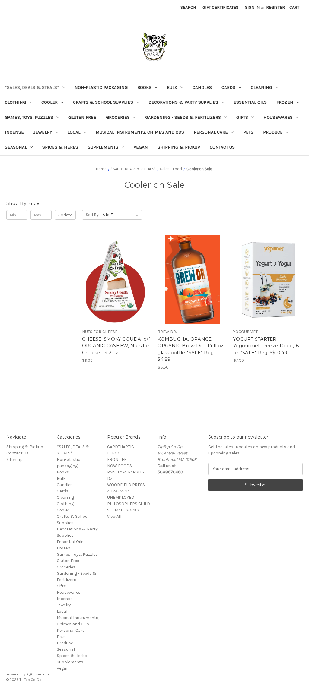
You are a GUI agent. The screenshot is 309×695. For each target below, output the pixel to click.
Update (65, 214)
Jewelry (42, 132)
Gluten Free (82, 117)
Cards (228, 87)
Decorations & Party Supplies (183, 102)
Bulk (172, 87)
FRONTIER (117, 459)
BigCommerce (38, 674)
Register (275, 7)
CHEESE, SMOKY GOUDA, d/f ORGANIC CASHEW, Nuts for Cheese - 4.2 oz (116, 345)
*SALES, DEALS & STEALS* (32, 87)
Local (74, 132)
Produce (273, 132)
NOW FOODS (119, 465)
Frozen (284, 102)
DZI (110, 478)
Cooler (49, 102)
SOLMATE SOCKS (123, 510)
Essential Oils (250, 102)
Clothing (15, 102)
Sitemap (14, 459)
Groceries (118, 117)
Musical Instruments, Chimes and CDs (140, 132)
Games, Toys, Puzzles (29, 117)
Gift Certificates (220, 7)
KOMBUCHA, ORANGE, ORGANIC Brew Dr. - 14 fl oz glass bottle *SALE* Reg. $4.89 (190, 349)
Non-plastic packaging (101, 87)
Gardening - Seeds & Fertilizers (183, 117)
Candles (202, 87)
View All (114, 516)
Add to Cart (116, 290)
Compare (115, 280)
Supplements (103, 147)
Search (188, 7)
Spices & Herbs (60, 147)
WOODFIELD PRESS (126, 484)
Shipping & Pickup (179, 147)
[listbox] (122, 214)
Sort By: (92, 214)
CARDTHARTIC (120, 446)
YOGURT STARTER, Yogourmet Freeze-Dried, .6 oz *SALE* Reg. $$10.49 (266, 345)
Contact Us (222, 147)
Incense (14, 132)
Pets (248, 132)
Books (144, 87)
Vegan (141, 147)
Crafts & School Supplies (103, 102)
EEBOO (114, 453)
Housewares (278, 117)
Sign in (252, 7)
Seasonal (16, 147)
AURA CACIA (118, 491)
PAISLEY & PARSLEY (126, 472)
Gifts (242, 117)
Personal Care (211, 132)
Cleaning (261, 87)
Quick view (115, 269)
